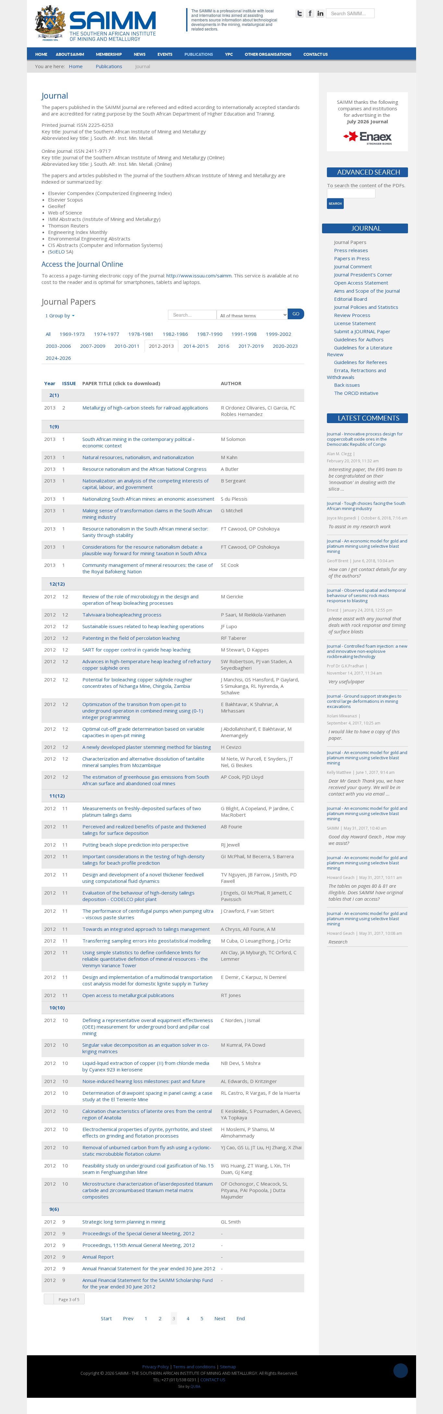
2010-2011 (127, 346)
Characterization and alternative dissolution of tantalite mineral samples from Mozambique (143, 761)
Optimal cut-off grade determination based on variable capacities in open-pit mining (143, 731)
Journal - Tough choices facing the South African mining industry (366, 505)
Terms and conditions (194, 1367)
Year (49, 383)
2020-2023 (285, 346)
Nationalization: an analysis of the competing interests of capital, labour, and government (145, 483)
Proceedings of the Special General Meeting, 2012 (138, 1233)
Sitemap (228, 1367)
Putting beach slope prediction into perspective (135, 844)
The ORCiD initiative (356, 393)
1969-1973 (72, 334)
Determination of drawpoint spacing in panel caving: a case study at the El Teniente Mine (147, 1096)
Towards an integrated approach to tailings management (146, 929)
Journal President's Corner (363, 274)
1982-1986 (175, 334)
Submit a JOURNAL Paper (362, 331)
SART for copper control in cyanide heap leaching (136, 649)
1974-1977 (106, 334)
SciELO (57, 251)
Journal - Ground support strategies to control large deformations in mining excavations (364, 701)
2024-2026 (58, 358)
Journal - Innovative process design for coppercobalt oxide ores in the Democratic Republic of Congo (365, 439)
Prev (128, 1318)
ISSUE (69, 383)
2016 (223, 346)
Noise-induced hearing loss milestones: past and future (143, 1081)
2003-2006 (58, 346)
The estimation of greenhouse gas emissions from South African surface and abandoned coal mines (145, 780)
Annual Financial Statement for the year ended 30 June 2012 (148, 1268)
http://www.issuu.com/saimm (199, 275)
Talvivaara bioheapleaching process (122, 614)
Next (219, 1318)
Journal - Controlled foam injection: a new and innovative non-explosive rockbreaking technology (367, 651)
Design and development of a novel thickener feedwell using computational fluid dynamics (143, 877)
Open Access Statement (361, 282)
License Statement (355, 323)
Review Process (352, 315)
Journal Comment (353, 266)
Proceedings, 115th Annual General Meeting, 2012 (138, 1245)
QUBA (195, 1386)
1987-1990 (209, 334)
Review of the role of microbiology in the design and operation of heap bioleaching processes (140, 599)
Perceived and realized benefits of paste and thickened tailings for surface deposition (144, 829)
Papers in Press (352, 258)
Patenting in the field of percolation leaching (131, 638)
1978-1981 (141, 334)
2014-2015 (196, 346)
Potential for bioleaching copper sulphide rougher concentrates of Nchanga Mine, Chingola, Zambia (137, 682)
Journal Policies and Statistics (366, 307)
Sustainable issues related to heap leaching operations (143, 626)
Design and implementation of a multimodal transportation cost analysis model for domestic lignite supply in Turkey (147, 980)
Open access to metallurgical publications (128, 995)
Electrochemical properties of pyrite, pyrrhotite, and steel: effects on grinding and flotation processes (147, 1132)
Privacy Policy (155, 1367)
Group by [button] (59, 315)
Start (106, 1318)
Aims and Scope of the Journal (367, 290)
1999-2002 (278, 334)
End (240, 1318)
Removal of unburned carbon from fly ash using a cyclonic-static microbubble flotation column (146, 1150)
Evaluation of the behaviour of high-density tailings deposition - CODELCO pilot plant (138, 895)
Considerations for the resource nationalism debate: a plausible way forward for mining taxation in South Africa (144, 549)
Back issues (347, 385)
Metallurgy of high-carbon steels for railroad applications (145, 407)
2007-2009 (92, 346)
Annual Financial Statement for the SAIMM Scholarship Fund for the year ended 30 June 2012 (147, 1283)
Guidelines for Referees (360, 362)
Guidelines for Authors (359, 339)
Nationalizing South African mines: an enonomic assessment (148, 498)
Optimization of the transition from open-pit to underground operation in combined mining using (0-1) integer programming (142, 710)
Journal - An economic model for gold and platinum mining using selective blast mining (367, 546)
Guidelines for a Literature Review (359, 351)
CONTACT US (212, 1380)
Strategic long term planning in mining (123, 1221)
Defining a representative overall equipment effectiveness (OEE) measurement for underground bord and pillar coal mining (147, 1026)
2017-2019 (251, 346)
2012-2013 (161, 346)
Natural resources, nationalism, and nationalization (138, 457)
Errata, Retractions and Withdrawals (356, 373)
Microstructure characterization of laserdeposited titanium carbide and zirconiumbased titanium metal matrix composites (147, 1190)
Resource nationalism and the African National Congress (144, 469)
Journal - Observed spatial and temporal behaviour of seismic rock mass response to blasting (366, 595)
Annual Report (98, 1256)
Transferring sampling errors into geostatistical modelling (146, 940)
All (48, 334)
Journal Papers (350, 242)
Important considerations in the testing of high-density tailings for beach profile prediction (143, 859)
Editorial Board (350, 299)
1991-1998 (244, 334)
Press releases (351, 250)
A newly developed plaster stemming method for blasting (146, 747)
